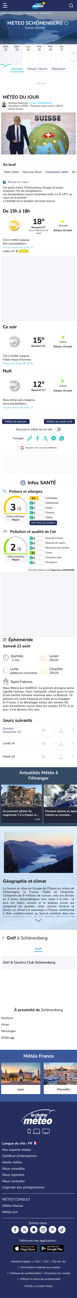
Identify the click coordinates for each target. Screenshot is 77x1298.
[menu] (6, 6)
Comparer (59, 69)
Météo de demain (16, 421)
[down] (38, 920)
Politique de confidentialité (25, 1273)
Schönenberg (46, 13)
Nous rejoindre (13, 1174)
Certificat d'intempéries (19, 1156)
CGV (46, 1261)
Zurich (20, 13)
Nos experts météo (16, 1149)
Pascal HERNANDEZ (40, 103)
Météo (4, 13)
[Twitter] (24, 1229)
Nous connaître (13, 1168)
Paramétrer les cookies (57, 1273)
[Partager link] (29, 438)
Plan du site (59, 1261)
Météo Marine (12, 1205)
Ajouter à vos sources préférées (41, 447)
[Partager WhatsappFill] (61, 438)
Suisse (12, 13)
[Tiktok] (62, 1229)
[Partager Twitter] (45, 438)
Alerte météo (12, 1162)
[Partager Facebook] (37, 438)
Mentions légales (21, 1261)
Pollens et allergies (26, 491)
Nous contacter (13, 1181)
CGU (37, 1261)
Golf (38, 949)
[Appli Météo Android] (52, 1249)
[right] (73, 53)
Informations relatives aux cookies (40, 1267)
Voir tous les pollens (43, 522)
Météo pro (10, 1212)
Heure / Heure (37, 69)
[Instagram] (43, 1229)
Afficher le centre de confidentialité (40, 1279)
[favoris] (66, 23)
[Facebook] (15, 1229)
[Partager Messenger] (53, 438)
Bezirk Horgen (31, 13)
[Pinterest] (52, 1229)
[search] (71, 6)
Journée (17, 69)
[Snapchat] (34, 1229)
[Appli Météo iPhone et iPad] (25, 1249)
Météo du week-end (59, 421)
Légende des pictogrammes (23, 1187)
